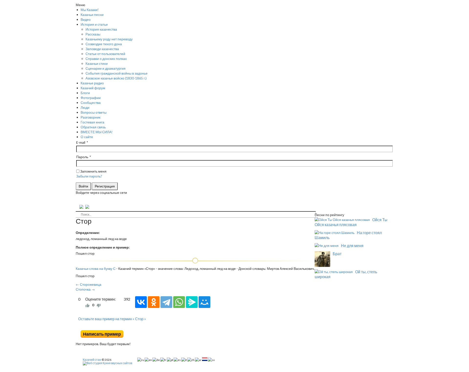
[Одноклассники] (154, 302)
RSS (313, 326)
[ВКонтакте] (141, 302)
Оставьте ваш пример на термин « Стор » (112, 319)
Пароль (82, 157)
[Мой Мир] (204, 302)
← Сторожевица (88, 284)
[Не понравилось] (98, 305)
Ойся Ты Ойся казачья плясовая (351, 222)
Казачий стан (92, 359)
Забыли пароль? (89, 176)
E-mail (80, 142)
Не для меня (352, 245)
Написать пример (102, 334)
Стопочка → (85, 289)
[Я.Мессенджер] (192, 302)
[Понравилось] (87, 305)
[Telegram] (166, 302)
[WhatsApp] (179, 302)
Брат (337, 253)
